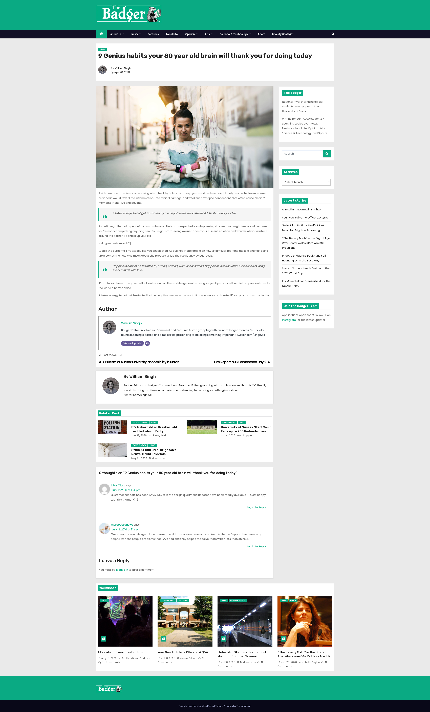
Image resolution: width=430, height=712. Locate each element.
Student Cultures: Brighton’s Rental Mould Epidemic (153, 452)
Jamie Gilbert (188, 658)
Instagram (289, 320)
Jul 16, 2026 (168, 658)
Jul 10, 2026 (228, 662)
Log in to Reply (256, 507)
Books (293, 600)
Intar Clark (118, 485)
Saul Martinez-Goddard (135, 658)
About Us (116, 34)
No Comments (111, 662)
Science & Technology (234, 34)
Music (104, 600)
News (135, 34)
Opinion (190, 34)
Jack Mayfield (157, 435)
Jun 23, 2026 (139, 435)
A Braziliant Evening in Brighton (302, 209)
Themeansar (243, 706)
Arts (208, 34)
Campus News (229, 422)
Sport (261, 34)
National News (140, 422)
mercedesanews (122, 525)
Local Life (172, 34)
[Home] (101, 34)
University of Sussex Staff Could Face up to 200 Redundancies (246, 429)
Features (153, 34)
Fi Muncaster (156, 458)
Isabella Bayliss (311, 662)
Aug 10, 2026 (109, 658)
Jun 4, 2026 (228, 435)
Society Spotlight (283, 34)
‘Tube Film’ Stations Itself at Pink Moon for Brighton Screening (242, 654)
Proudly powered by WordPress (196, 706)
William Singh (123, 68)
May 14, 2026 (139, 458)
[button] (333, 34)
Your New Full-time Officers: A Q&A (305, 217)
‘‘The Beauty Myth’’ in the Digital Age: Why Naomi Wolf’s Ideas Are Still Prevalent (306, 243)
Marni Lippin (244, 435)
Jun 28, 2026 (289, 662)
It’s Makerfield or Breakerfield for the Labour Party (154, 429)
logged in (122, 570)
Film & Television (237, 600)
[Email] (147, 343)
